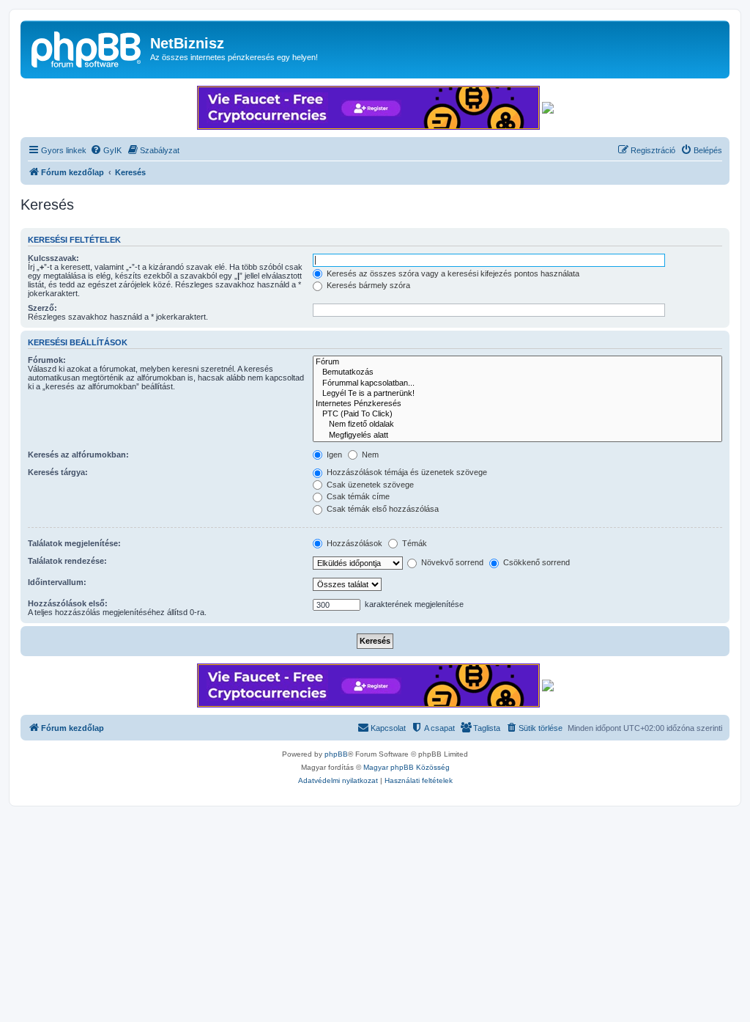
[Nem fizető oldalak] (517, 424)
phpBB (336, 754)
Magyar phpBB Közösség (406, 767)
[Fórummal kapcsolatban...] (517, 383)
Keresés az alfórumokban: (78, 454)
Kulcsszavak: (53, 258)
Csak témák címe (357, 496)
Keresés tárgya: (58, 472)
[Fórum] (517, 362)
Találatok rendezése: (67, 560)
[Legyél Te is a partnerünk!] (517, 394)
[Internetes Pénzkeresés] (517, 404)
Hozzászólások (353, 543)
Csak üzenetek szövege (369, 484)
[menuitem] (106, 150)
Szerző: (42, 308)
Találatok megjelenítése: (74, 543)
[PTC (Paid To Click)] (517, 414)
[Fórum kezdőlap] (87, 47)
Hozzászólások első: (68, 603)
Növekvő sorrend (451, 562)
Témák (413, 543)
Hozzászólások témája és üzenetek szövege (405, 472)
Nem (369, 454)
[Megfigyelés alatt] (517, 435)
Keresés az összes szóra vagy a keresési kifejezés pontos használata (451, 273)
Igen (333, 454)
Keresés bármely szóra (367, 285)
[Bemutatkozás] (517, 372)
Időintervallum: (57, 582)
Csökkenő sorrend (535, 562)
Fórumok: (47, 360)
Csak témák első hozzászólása (381, 508)
